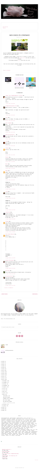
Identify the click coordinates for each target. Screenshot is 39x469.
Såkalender (6, 432)
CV (5, 70)
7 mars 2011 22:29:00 (10, 103)
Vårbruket (26, 434)
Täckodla (23, 433)
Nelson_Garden (24, 426)
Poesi (25, 428)
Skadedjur (32, 430)
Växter (30, 434)
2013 (3, 376)
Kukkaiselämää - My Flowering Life (9, 455)
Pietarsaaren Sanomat (4, 428)
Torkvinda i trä (6, 395)
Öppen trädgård (17, 435)
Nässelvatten (7, 427)
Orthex (22, 427)
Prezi (27, 428)
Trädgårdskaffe (9, 433)
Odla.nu (14, 427)
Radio (15, 429)
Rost (34, 429)
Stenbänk (16, 431)
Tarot (13, 432)
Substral (26, 431)
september (5, 385)
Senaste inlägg (5, 294)
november (5, 382)
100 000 (6, 344)
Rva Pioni (8, 270)
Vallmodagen (34, 433)
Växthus (33, 434)
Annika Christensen (10, 260)
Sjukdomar (28, 430)
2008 (3, 410)
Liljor (28, 425)
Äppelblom (13, 435)
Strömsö (8, 70)
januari (4, 405)
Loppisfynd (31, 425)
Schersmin (13, 430)
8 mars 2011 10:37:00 (10, 132)
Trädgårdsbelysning (27, 432)
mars (4, 394)
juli (4, 388)
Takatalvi (10, 432)
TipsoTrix (16, 432)
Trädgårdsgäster (3, 433)
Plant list (4, 27)
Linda (7, 191)
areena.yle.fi (22, 57)
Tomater (19, 432)
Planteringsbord (20, 428)
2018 (3, 368)
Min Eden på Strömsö (7, 401)
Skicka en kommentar (9, 287)
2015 (3, 373)
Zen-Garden (3, 435)
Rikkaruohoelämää (5, 451)
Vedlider (2, 434)
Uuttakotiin (27, 433)
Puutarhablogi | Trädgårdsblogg (6, 429)
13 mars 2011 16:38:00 (10, 231)
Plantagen (16, 428)
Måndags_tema (16, 426)
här (19, 60)
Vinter (17, 434)
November (2, 427)
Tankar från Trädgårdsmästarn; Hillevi (14, 95)
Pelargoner (28, 427)
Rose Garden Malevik (10, 234)
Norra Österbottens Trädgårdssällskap (10, 453)
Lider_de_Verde (24, 425)
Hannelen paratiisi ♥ (6, 449)
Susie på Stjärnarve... (11, 134)
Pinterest (10, 428)
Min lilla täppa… (6, 400)
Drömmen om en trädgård (8, 398)
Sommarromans (7, 431)
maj (3, 391)
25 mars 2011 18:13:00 (10, 285)
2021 (3, 364)
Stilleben (19, 431)
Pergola (31, 427)
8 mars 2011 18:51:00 (10, 145)
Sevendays (17, 430)
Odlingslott (18, 427)
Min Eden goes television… (9, 350)
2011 (3, 379)
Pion (13, 428)
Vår (23, 434)
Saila (7, 117)
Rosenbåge (28, 429)
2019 (3, 367)
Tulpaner (19, 433)
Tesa (6, 141)
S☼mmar (2, 430)
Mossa (12, 426)
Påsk (13, 429)
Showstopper (24, 430)
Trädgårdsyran (15, 433)
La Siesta (13, 425)
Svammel (2, 432)
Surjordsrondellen (34, 431)
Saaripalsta (4, 457)
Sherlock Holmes (6, 397)
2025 (3, 361)
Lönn (2, 426)
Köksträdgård (9, 425)
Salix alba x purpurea (8, 430)
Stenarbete (12, 431)
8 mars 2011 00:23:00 (10, 120)
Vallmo (30, 433)
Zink (10, 435)
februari (5, 404)
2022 (3, 362)
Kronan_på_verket (3, 425)
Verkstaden (6, 434)
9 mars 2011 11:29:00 (10, 161)
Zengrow (7, 435)
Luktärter (35, 425)
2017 (3, 370)
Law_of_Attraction (18, 425)
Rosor (31, 429)
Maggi (7, 170)
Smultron (2, 431)
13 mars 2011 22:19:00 (10, 268)
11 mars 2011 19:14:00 (10, 198)
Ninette (7, 157)
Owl (24, 427)
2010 (3, 407)
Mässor (20, 426)
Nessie (28, 426)
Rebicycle (18, 429)
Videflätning (13, 434)
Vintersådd (20, 434)
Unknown (7, 148)
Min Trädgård (8, 426)
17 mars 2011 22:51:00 (10, 273)
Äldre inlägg (34, 294)
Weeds (36, 434)
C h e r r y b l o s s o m (9, 402)
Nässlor (11, 427)
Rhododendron (23, 429)
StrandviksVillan (9, 276)
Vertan (10, 434)
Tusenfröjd (8, 212)
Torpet (22, 432)
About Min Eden (5, 26)
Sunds (29, 431)
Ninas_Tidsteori (32, 426)
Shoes (20, 430)
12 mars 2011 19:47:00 (10, 209)
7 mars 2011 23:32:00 (10, 115)
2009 (3, 408)
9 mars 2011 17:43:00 (10, 168)
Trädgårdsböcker (33, 432)
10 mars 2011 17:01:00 (10, 189)
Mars (4, 426)
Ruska (36, 429)
